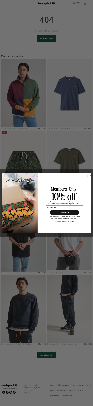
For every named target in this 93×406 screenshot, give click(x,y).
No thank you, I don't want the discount (64, 221)
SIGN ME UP (64, 212)
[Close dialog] (89, 175)
